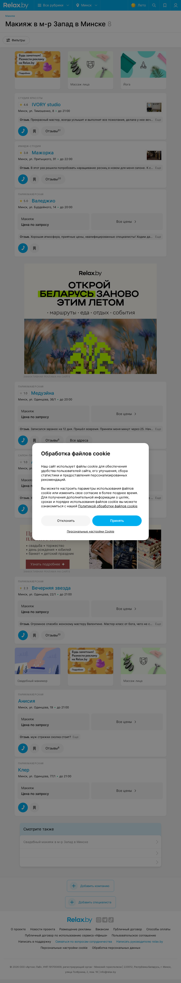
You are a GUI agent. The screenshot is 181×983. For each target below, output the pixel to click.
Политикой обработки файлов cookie (108, 506)
